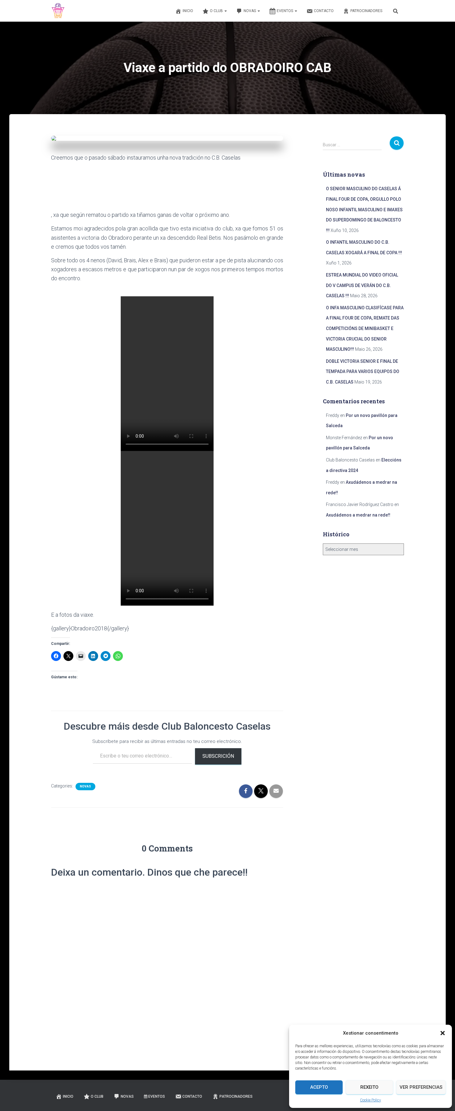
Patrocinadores (366, 11)
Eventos (285, 11)
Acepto (319, 1087)
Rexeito (369, 1087)
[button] (443, 1033)
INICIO (188, 11)
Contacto (324, 11)
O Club (217, 11)
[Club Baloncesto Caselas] (58, 11)
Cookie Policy (370, 1100)
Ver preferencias (421, 1087)
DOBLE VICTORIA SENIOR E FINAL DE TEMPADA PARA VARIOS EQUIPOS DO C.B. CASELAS (362, 371)
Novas (250, 11)
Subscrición (218, 756)
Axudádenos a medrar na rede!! (358, 515)
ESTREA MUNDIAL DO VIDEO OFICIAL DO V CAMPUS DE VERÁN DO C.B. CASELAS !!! (362, 285)
